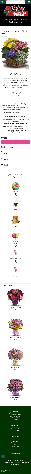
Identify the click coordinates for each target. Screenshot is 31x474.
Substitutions (15, 446)
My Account (15, 448)
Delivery (15, 441)
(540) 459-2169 (16, 24)
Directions (15, 419)
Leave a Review (15, 443)
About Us (15, 438)
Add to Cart (15, 142)
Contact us (15, 439)
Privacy (15, 444)
